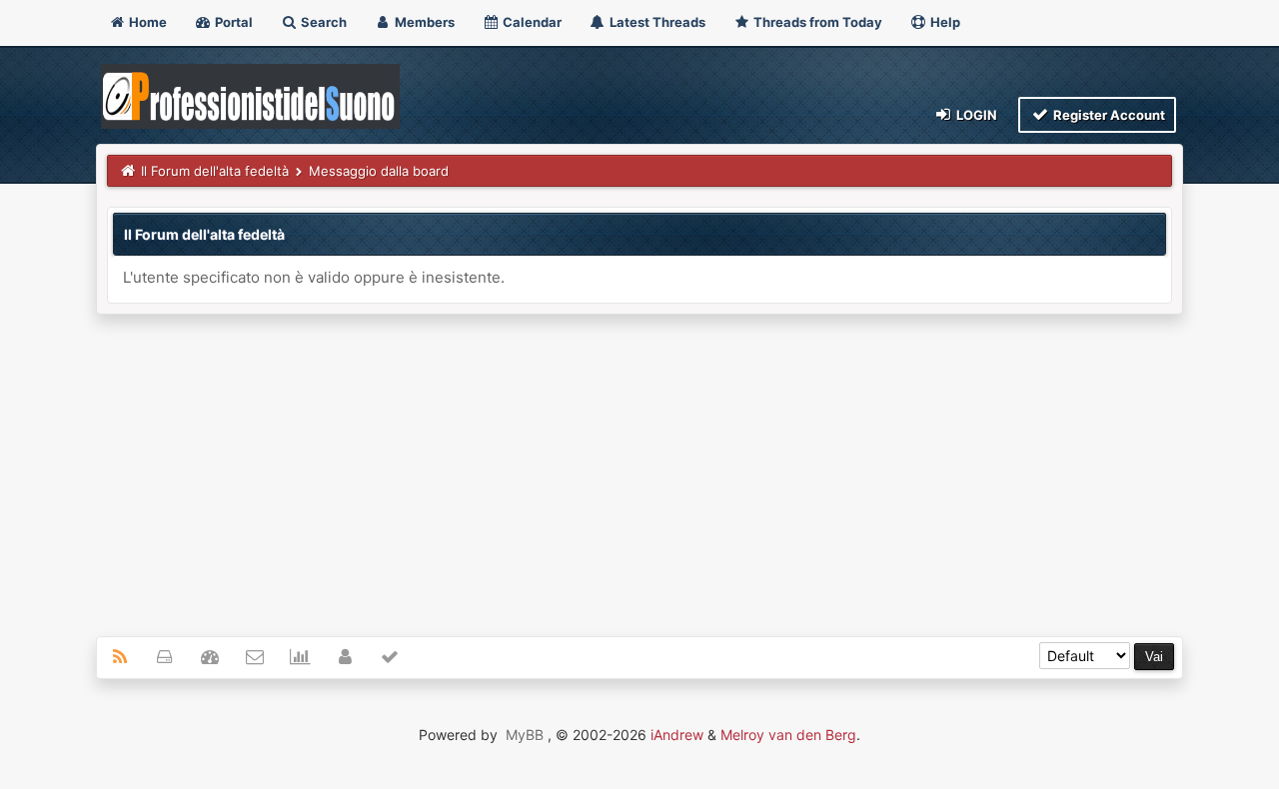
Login (975, 115)
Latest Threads (656, 22)
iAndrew (676, 734)
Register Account (1107, 115)
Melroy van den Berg (788, 734)
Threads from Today (816, 22)
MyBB (525, 734)
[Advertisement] (639, 464)
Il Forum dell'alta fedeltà (215, 171)
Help (943, 22)
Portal (232, 22)
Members (423, 22)
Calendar (531, 22)
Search (322, 22)
